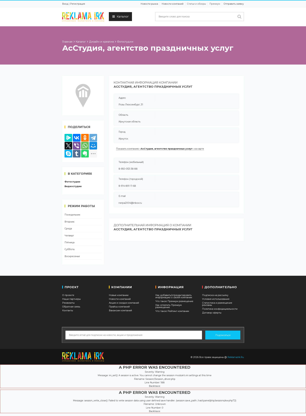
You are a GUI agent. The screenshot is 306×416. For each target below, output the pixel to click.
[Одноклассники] (85, 138)
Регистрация (77, 3)
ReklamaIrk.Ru (235, 357)
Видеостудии (73, 186)
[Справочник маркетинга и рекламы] (83, 17)
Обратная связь (71, 307)
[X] (68, 146)
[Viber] (76, 146)
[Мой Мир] (93, 146)
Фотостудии (72, 182)
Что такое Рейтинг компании (172, 311)
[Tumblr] (76, 153)
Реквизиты (68, 303)
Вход (65, 3)
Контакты (67, 310)
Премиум (214, 4)
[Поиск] (239, 16)
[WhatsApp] (85, 146)
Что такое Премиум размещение (174, 301)
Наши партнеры (71, 299)
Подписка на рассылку (215, 295)
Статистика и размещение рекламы (217, 304)
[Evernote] (85, 153)
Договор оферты (211, 313)
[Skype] (68, 153)
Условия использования (215, 299)
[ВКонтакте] (76, 138)
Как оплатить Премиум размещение (168, 306)
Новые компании (118, 295)
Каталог (123, 16)
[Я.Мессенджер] (68, 138)
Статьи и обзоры (196, 4)
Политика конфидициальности (219, 309)
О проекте (68, 295)
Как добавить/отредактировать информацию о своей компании (173, 296)
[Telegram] (93, 138)
